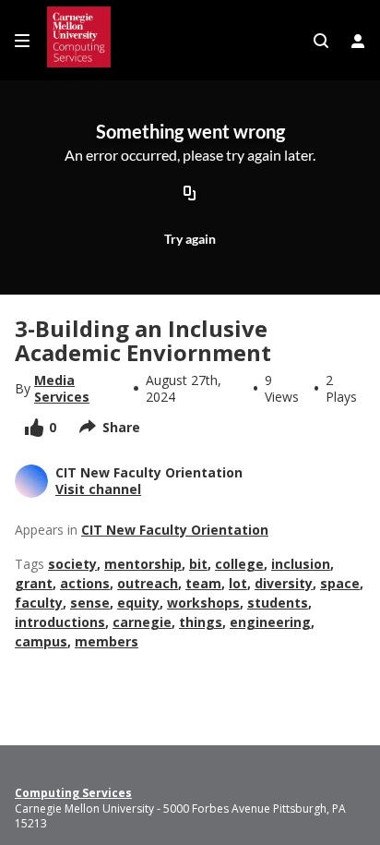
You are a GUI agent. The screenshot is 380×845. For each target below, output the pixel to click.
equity (138, 602)
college (239, 564)
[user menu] (358, 40)
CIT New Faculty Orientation (174, 529)
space (340, 583)
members (106, 641)
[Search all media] (321, 40)
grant (34, 583)
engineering (270, 622)
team (203, 583)
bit (198, 564)
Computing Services (73, 793)
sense (90, 602)
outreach (147, 583)
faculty (39, 602)
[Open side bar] (22, 40)
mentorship (143, 564)
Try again (190, 239)
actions (85, 583)
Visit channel (98, 489)
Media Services (61, 388)
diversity (284, 583)
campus (41, 641)
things (200, 622)
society (72, 564)
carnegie (142, 622)
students (277, 602)
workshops (203, 602)
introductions (60, 622)
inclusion (300, 564)
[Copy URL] (190, 195)
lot (238, 583)
